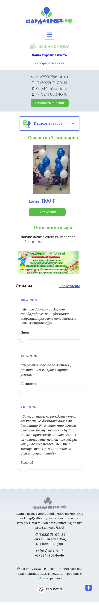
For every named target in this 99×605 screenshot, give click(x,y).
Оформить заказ (49, 63)
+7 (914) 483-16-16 (51, 88)
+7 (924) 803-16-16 (51, 94)
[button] (49, 35)
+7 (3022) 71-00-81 (51, 83)
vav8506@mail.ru (52, 77)
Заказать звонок (49, 103)
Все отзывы (69, 286)
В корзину (47, 212)
